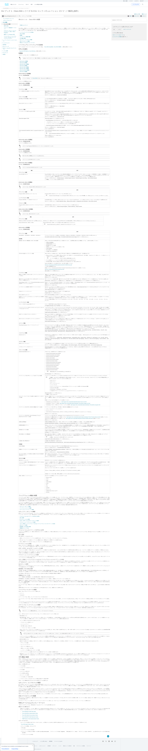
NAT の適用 (22, 517)
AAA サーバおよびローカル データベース (9, 49)
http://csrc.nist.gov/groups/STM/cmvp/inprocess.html (54, 269)
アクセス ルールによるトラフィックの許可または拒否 (29, 516)
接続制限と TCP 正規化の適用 (25, 526)
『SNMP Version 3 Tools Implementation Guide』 (31, 718)
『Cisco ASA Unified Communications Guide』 (30, 715)
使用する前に (6, 25)
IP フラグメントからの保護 (25, 519)
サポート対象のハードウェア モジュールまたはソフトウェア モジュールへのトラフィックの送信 (37, 523)
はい (114, 29)
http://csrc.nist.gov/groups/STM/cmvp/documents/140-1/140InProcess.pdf (58, 264)
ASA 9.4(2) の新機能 (23, 65)
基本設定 (4, 44)
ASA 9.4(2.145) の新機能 (24, 64)
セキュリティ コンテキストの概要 (26, 39)
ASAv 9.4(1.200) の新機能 (24, 70)
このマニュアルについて (7, 20)
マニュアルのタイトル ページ (8, 18)
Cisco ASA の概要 (7, 24)
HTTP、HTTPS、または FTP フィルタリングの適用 (29, 520)
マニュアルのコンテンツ (10, 16)
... (1, 8)
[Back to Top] (108, 736)
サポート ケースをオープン (118, 34)
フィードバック (128, 29)
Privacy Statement (5, 748)
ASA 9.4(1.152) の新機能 (24, 68)
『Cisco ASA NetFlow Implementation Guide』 (30, 713)
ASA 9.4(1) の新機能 (23, 71)
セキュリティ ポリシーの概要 (25, 506)
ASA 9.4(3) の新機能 (23, 62)
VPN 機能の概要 (23, 38)
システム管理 (5, 50)
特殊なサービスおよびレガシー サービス (27, 42)
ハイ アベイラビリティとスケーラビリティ (10, 41)
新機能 (21, 35)
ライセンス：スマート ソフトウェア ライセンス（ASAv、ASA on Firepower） (10, 31)
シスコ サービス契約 (117, 36)
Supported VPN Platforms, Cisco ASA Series (27, 51)
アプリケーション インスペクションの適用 (27, 522)
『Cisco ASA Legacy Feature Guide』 (27, 724)
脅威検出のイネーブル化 (24, 528)
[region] (17, 747)
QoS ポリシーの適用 (23, 525)
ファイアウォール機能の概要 (25, 36)
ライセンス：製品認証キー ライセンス (10, 28)
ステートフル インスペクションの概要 (27, 509)
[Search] (20, 16)
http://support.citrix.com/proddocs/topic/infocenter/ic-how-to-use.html (74, 401)
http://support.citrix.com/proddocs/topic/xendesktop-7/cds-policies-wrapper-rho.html (75, 403)
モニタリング (5, 52)
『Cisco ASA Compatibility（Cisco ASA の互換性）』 (53, 46)
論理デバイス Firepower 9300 (9, 34)
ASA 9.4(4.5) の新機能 (24, 61)
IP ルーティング (6, 46)
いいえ (119, 29)
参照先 (4, 54)
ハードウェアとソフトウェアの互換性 (27, 32)
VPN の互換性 (22, 33)
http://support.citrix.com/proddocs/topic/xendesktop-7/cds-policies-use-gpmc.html (85, 404)
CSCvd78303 (35, 78)
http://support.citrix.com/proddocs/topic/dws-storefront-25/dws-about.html (79, 418)
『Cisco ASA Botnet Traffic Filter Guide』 (29, 711)
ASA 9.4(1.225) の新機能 (24, 67)
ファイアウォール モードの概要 (25, 508)
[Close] (32, 745)
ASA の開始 (5, 22)
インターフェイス (6, 42)
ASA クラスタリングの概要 (25, 41)
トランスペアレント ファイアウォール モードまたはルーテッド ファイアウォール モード (10, 37)
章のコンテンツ (24, 25)
